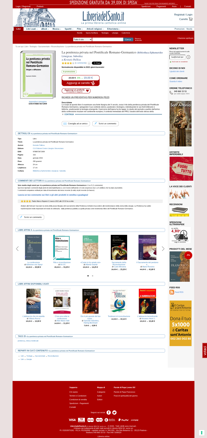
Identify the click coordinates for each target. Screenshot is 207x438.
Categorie (101, 392)
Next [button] (163, 248)
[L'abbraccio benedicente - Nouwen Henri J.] (147, 301)
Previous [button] (17, 248)
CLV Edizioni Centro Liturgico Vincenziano (48, 148)
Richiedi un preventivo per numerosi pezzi (85, 97)
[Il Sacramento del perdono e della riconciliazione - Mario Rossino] (147, 247)
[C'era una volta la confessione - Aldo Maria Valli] (61, 301)
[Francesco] (179, 266)
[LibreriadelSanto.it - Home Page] (103, 17)
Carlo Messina (120, 267)
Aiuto (174, 6)
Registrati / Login (183, 14)
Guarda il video (176, 81)
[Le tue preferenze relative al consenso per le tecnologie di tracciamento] (202, 433)
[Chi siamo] (34, 17)
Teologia (105, 33)
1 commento (81, 63)
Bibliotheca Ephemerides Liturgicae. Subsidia (49, 171)
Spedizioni (145, 6)
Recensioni (175, 204)
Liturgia (115, 33)
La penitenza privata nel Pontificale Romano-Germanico (88, 47)
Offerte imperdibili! (176, 153)
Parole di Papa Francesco (124, 392)
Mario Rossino (148, 267)
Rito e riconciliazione (62, 262)
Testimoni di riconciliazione (119, 316)
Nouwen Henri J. (148, 319)
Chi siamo (73, 392)
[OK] (188, 57)
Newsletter (176, 48)
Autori (99, 396)
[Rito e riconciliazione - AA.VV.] (62, 247)
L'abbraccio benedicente (147, 316)
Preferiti (40, 6)
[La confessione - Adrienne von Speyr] (33, 247)
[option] (33, 252)
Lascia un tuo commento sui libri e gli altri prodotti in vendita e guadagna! (53, 195)
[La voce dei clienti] (179, 194)
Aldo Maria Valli (63, 321)
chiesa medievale (32, 341)
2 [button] (92, 275)
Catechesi (126, 33)
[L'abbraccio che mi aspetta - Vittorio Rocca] (33, 301)
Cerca (128, 39)
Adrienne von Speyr (34, 265)
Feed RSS (174, 287)
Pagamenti (161, 6)
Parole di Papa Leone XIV (124, 387)
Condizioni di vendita (78, 400)
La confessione (33, 262)
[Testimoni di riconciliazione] (118, 301)
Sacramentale (44, 47)
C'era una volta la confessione (62, 317)
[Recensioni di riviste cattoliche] (179, 211)
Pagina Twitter (114, 412)
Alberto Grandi (91, 265)
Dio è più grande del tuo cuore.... (90, 317)
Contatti (187, 6)
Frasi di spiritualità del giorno (126, 396)
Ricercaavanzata (138, 39)
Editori (99, 400)
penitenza (21, 341)
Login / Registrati (23, 6)
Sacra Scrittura (92, 33)
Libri (26, 47)
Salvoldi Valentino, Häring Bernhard (91, 322)
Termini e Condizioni (77, 396)
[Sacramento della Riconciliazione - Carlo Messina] (119, 247)
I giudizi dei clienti (177, 71)
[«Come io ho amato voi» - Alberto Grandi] (90, 247)
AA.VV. (63, 265)
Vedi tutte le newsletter (180, 62)
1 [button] (88, 275)
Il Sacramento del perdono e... (147, 263)
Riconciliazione (57, 47)
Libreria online (104, 436)
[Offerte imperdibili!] (182, 168)
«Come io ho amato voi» (90, 262)
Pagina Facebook (109, 412)
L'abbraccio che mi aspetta (34, 316)
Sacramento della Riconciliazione (119, 263)
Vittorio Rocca (34, 319)
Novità (79, 33)
